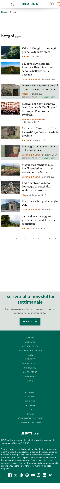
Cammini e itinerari (31, 79)
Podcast (30, 359)
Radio (30, 355)
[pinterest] (21, 475)
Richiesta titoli (30, 363)
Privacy (30, 414)
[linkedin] (44, 475)
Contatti (30, 396)
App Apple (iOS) (30, 346)
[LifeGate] (30, 4)
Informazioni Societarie (30, 418)
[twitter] (15, 475)
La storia (30, 405)
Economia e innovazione (33, 119)
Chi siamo (30, 401)
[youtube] (33, 475)
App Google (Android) (30, 350)
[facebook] (10, 475)
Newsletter (30, 342)
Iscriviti (27, 321)
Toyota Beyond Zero (46, 97)
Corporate (30, 368)
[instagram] (38, 475)
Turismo (25, 56)
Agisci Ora (30, 376)
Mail (30, 409)
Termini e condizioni (30, 422)
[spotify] (27, 475)
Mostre (25, 93)
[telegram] (50, 475)
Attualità (30, 337)
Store (16, 4)
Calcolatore (30, 372)
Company (30, 392)
